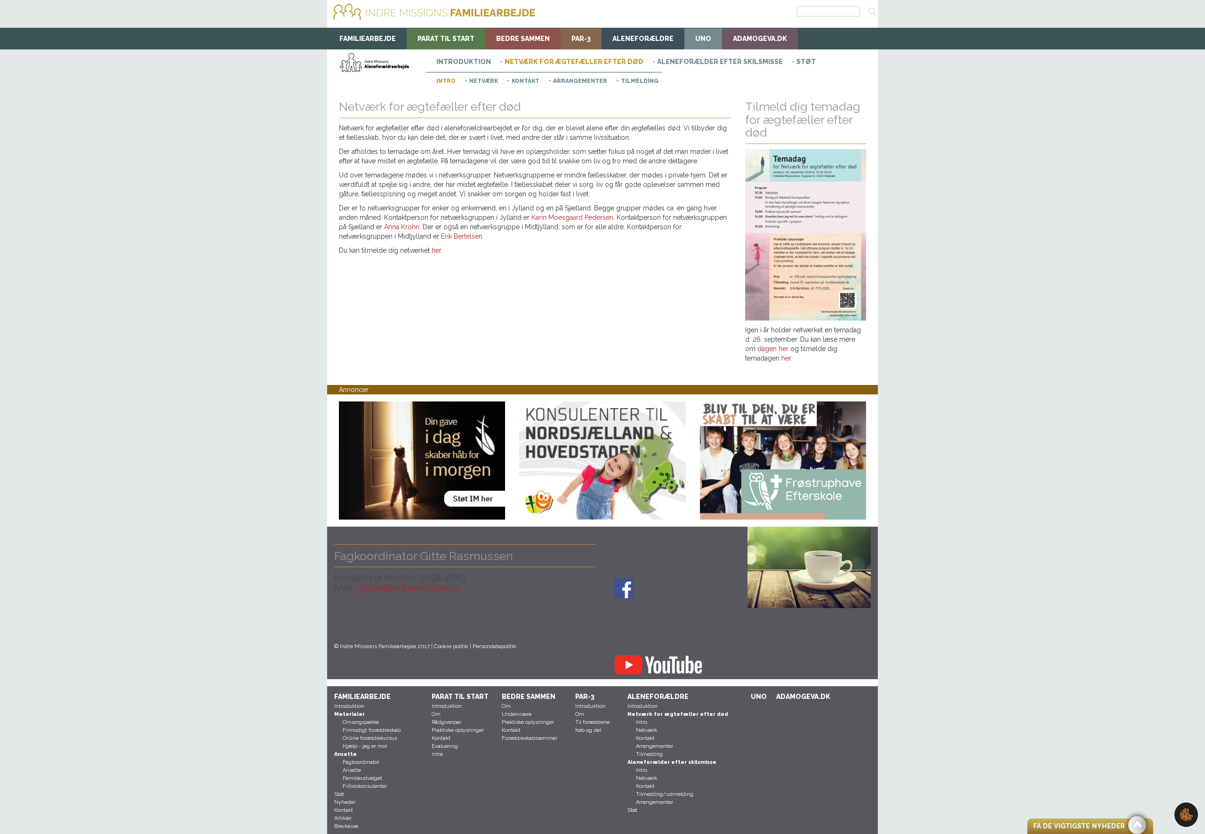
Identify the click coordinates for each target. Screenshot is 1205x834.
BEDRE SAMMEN (523, 38)
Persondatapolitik (494, 646)
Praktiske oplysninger (458, 730)
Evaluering (445, 746)
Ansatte (352, 770)
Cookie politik (451, 646)
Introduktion (463, 61)
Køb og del (588, 730)
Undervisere (516, 714)
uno (703, 38)
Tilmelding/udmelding (664, 794)
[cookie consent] (1186, 814)
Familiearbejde (367, 38)
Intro (446, 81)
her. (786, 358)
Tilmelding (640, 81)
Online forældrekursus (370, 738)
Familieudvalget (362, 778)
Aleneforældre (643, 38)
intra (437, 754)
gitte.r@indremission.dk (408, 587)
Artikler (343, 818)
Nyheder (344, 802)
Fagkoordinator (361, 762)
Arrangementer (580, 81)
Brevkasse (346, 826)
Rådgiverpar (446, 722)
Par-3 (581, 38)
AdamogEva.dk (760, 38)
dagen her (773, 349)
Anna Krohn (401, 227)
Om (436, 714)
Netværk (483, 81)
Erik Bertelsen (461, 236)
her (436, 250)
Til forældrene (592, 722)
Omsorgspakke (361, 722)
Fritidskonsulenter (365, 786)
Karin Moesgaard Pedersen (572, 217)
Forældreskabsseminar (529, 738)
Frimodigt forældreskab (372, 730)
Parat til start (446, 38)
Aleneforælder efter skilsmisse (720, 61)
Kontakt (525, 81)
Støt (806, 61)
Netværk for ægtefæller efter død (574, 61)
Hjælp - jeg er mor (365, 746)
